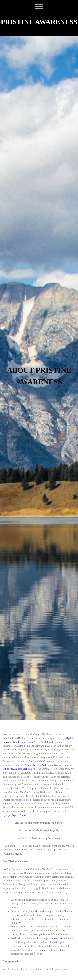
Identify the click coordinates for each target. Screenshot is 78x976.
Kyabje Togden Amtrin (36, 765)
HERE (17, 853)
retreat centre (58, 938)
